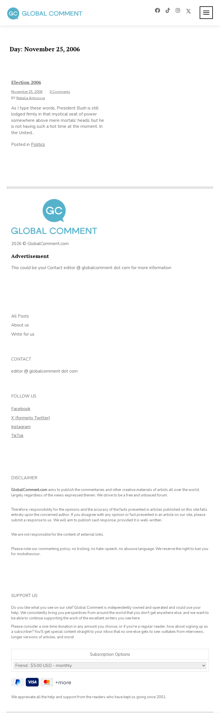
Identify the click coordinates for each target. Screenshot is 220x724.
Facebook (20, 409)
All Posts (20, 316)
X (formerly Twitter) (30, 418)
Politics (38, 144)
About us (20, 325)
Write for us (22, 334)
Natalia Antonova (30, 98)
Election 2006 (26, 82)
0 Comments (60, 91)
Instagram (21, 427)
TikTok (17, 436)
